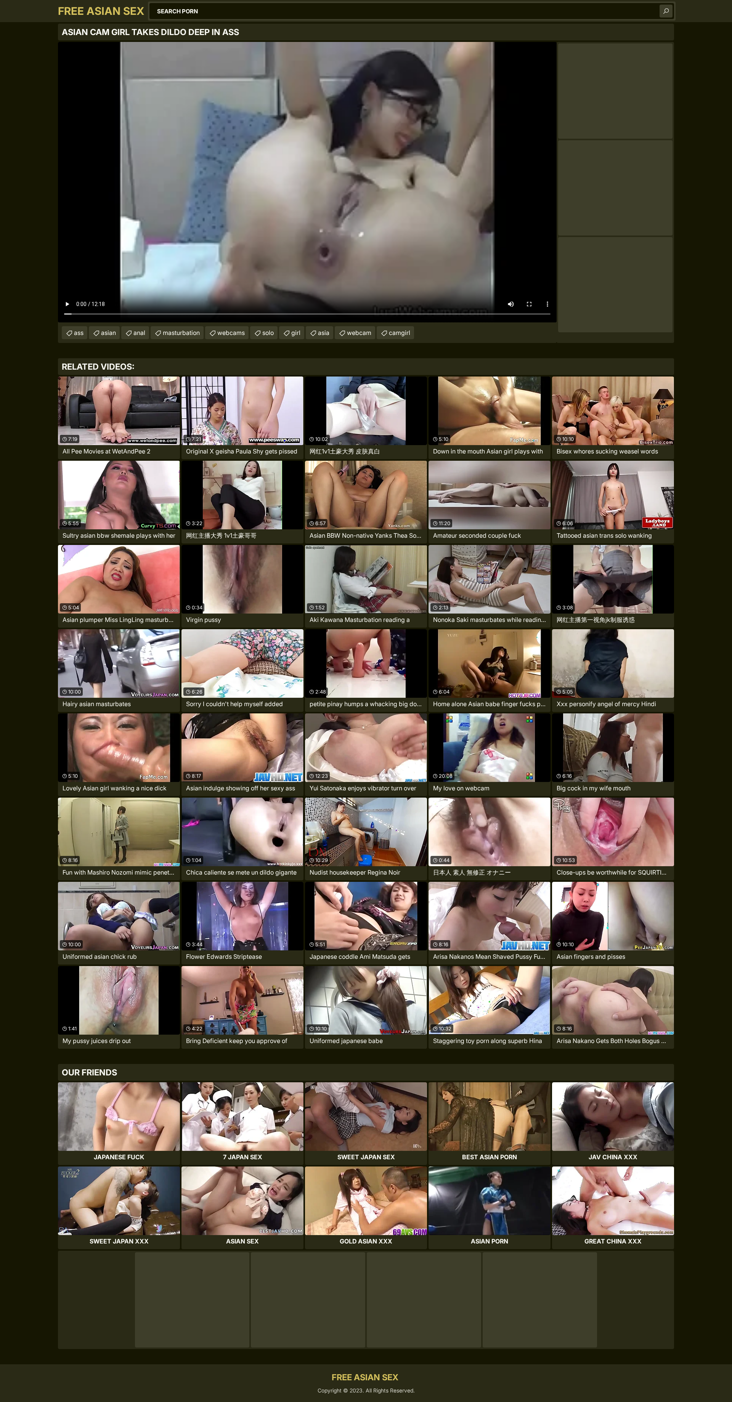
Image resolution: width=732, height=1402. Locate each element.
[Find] (666, 11)
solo (268, 332)
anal (139, 332)
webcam (359, 332)
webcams (231, 332)
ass (78, 332)
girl (295, 332)
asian (108, 332)
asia (323, 332)
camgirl (399, 332)
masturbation (181, 332)
